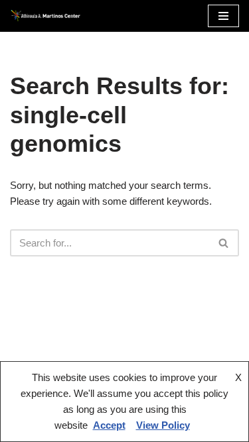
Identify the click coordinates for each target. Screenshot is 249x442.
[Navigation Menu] (223, 16)
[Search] (224, 242)
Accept (109, 425)
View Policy (163, 425)
